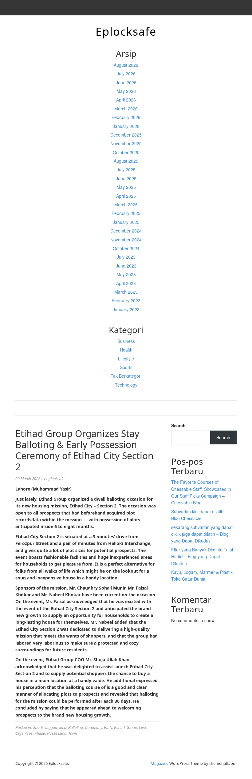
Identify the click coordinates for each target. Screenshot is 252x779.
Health (126, 350)
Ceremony (93, 727)
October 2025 (126, 152)
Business (126, 341)
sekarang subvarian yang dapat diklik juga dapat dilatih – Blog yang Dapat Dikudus (202, 534)
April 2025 (126, 196)
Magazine (159, 763)
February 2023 (126, 300)
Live (142, 727)
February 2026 (126, 117)
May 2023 (126, 274)
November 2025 (126, 143)
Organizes (24, 733)
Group (132, 727)
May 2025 (126, 187)
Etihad (119, 727)
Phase (39, 733)
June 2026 (126, 82)
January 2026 (126, 126)
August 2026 (126, 65)
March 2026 (126, 108)
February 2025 (126, 213)
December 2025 (126, 135)
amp (62, 727)
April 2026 (126, 100)
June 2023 (126, 266)
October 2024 (126, 248)
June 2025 (126, 178)
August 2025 (126, 161)
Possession (56, 733)
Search (178, 425)
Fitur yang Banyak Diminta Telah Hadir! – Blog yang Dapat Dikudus (202, 556)
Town (72, 733)
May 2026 (126, 91)
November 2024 (126, 239)
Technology (126, 385)
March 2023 (126, 292)
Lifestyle (126, 359)
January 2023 (126, 309)
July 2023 (126, 257)
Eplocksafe (126, 31)
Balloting (75, 727)
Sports (126, 367)
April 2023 (126, 283)
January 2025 (126, 222)
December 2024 (126, 231)
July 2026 (126, 73)
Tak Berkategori (126, 376)
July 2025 (126, 169)
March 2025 (126, 204)
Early (108, 727)
